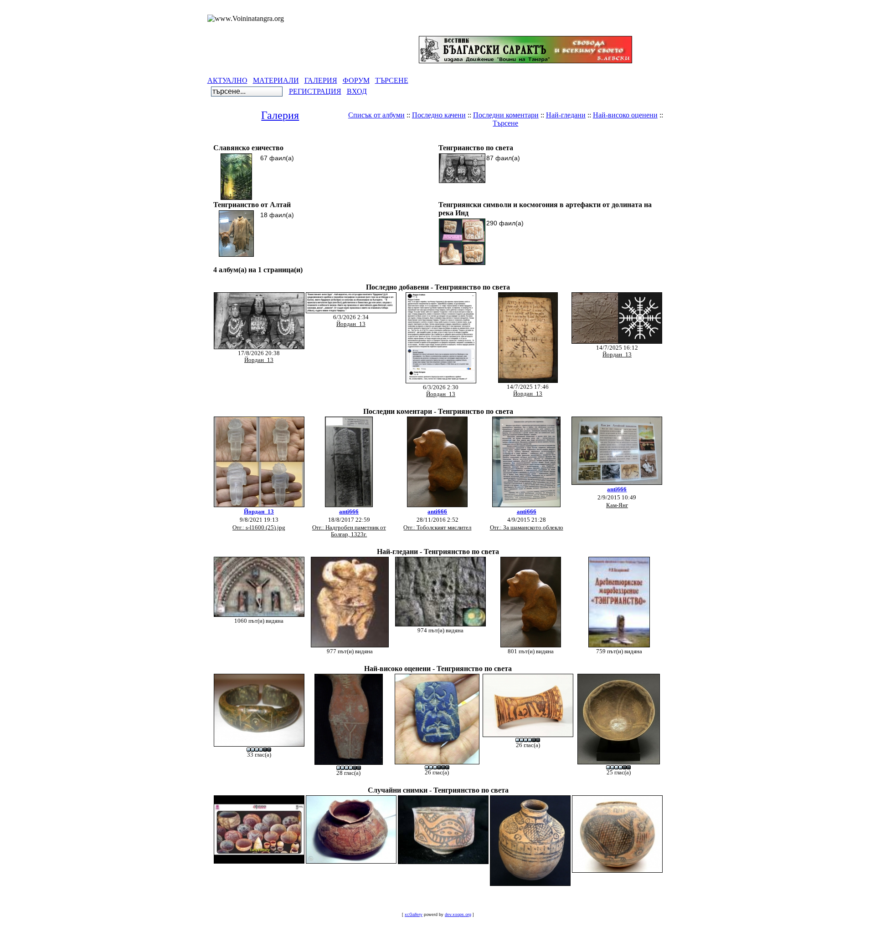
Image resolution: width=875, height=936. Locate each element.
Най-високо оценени (625, 115)
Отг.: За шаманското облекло (526, 527)
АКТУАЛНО (227, 80)
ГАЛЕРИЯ (320, 80)
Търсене (505, 123)
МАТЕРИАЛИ (276, 80)
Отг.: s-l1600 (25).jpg (258, 527)
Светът (413, 138)
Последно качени (439, 115)
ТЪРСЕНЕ (391, 80)
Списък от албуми (376, 115)
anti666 (349, 512)
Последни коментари (506, 115)
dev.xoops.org (458, 914)
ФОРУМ (356, 80)
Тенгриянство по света (470, 138)
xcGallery (413, 914)
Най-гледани (566, 115)
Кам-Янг (617, 505)
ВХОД (357, 91)
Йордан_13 (258, 360)
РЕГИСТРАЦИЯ (315, 91)
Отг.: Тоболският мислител (437, 527)
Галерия (280, 115)
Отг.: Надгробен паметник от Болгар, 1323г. (349, 531)
